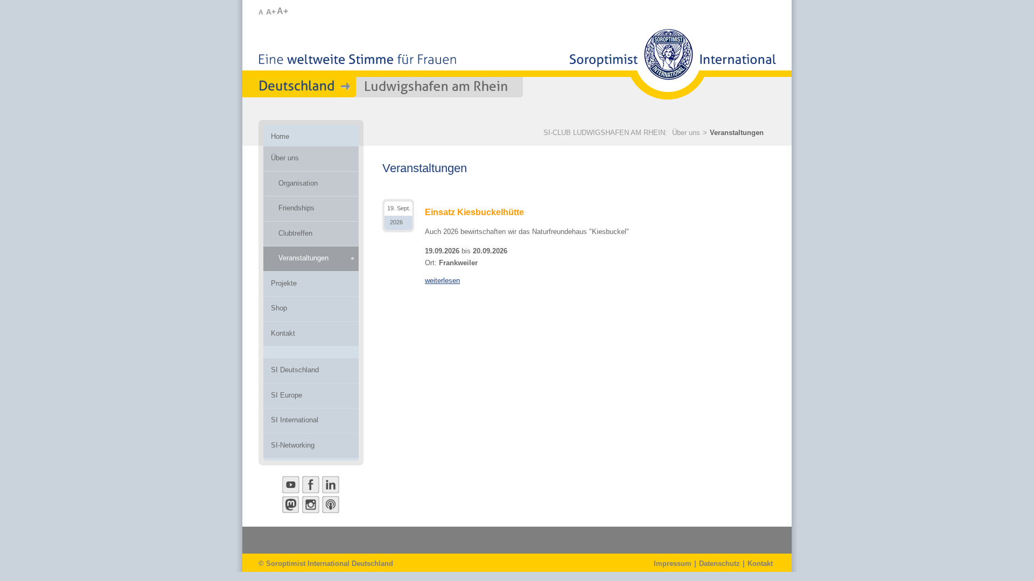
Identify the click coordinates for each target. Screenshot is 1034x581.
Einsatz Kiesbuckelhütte (474, 212)
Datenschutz (719, 563)
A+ (271, 12)
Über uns (686, 133)
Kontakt (760, 563)
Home (280, 136)
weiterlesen (442, 281)
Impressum (672, 563)
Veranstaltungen (737, 133)
